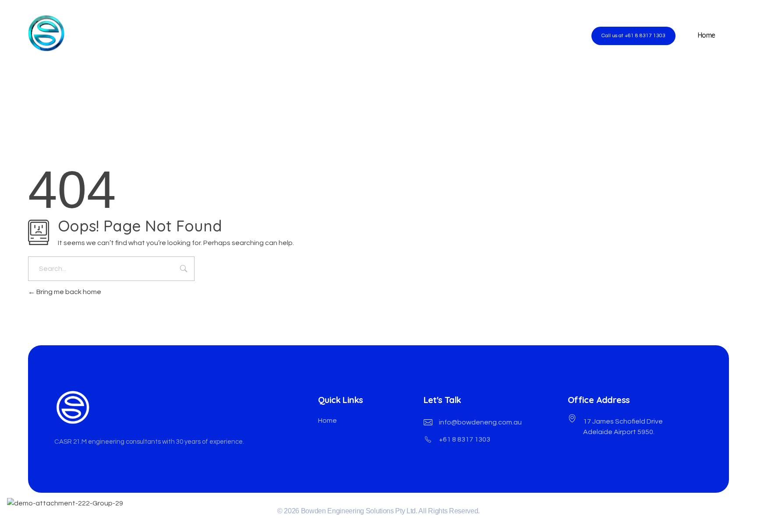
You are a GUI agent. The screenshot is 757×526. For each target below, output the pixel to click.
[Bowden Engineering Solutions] (100, 33)
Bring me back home (68, 291)
